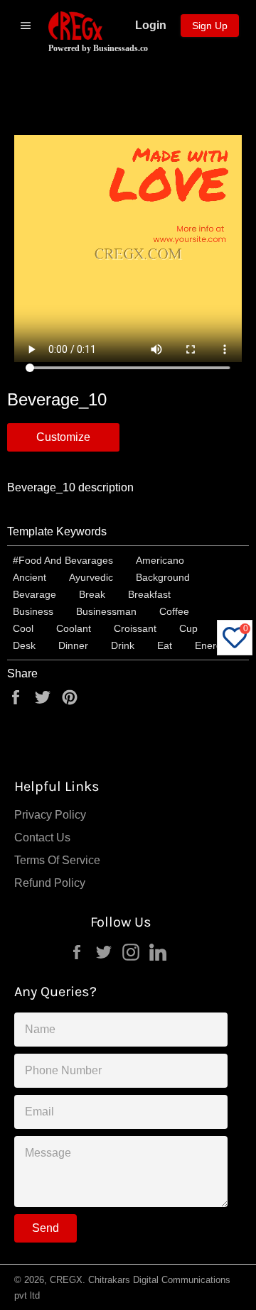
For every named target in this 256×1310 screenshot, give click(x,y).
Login (150, 25)
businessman (106, 611)
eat (164, 645)
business (33, 611)
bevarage (34, 594)
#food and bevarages (63, 560)
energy (211, 645)
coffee (174, 611)
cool (23, 628)
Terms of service (57, 860)
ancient (29, 577)
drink (122, 645)
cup (188, 628)
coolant (73, 628)
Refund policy (49, 883)
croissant (135, 628)
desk (24, 645)
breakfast (149, 594)
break (92, 594)
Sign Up (210, 25)
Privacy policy (50, 815)
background (163, 577)
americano (160, 560)
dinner (73, 645)
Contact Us (42, 837)
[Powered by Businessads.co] (75, 25)
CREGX (66, 1279)
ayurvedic (91, 577)
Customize (63, 437)
